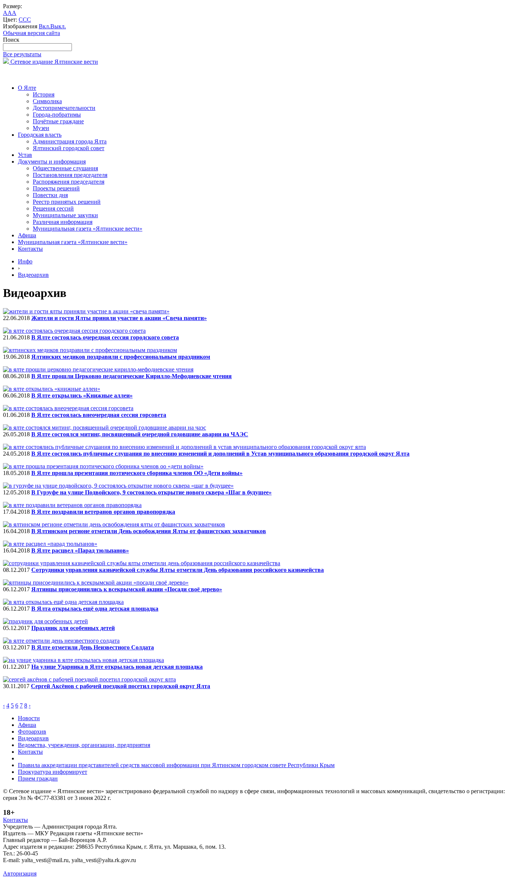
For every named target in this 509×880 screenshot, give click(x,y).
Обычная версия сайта (31, 33)
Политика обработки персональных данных (59, 867)
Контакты (30, 249)
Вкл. (44, 26)
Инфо (25, 261)
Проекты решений (56, 188)
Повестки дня (50, 195)
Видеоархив (33, 275)
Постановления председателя (70, 175)
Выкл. (58, 26)
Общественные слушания (65, 168)
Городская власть (39, 135)
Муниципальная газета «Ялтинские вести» (87, 228)
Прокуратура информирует (52, 772)
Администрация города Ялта (70, 141)
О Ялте (27, 88)
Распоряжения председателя (68, 181)
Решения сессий (53, 208)
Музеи (41, 128)
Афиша (27, 235)
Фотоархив (32, 731)
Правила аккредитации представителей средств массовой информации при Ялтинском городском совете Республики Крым (176, 765)
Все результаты (22, 54)
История (43, 94)
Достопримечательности (64, 108)
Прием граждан (38, 778)
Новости (29, 718)
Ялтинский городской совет (68, 148)
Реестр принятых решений (67, 202)
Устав (25, 155)
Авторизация (20, 873)
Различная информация (62, 222)
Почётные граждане (58, 121)
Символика (47, 101)
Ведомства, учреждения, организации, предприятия (84, 745)
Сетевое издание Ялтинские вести (53, 61)
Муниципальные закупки (65, 215)
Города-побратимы (57, 114)
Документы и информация (52, 161)
